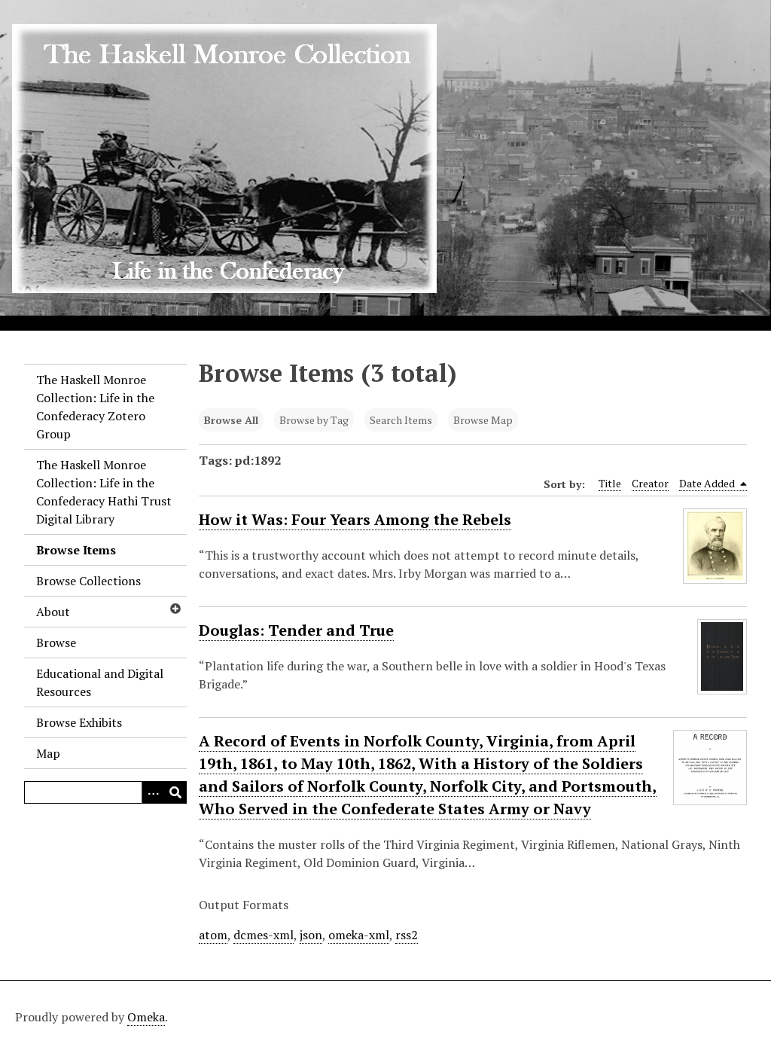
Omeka (146, 1017)
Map (48, 753)
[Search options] (153, 792)
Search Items (401, 420)
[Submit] (175, 792)
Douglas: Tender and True (296, 630)
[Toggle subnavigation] (175, 609)
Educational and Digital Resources (99, 682)
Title (610, 483)
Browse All (231, 420)
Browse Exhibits (79, 722)
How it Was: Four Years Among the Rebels (355, 519)
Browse (56, 642)
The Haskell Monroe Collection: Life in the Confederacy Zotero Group (95, 406)
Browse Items (76, 550)
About (53, 611)
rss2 (406, 934)
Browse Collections (88, 580)
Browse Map (483, 420)
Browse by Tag (314, 420)
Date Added (708, 483)
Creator (650, 483)
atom (213, 934)
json (311, 934)
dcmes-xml (263, 934)
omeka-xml (358, 934)
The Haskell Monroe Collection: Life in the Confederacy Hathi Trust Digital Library (104, 491)
